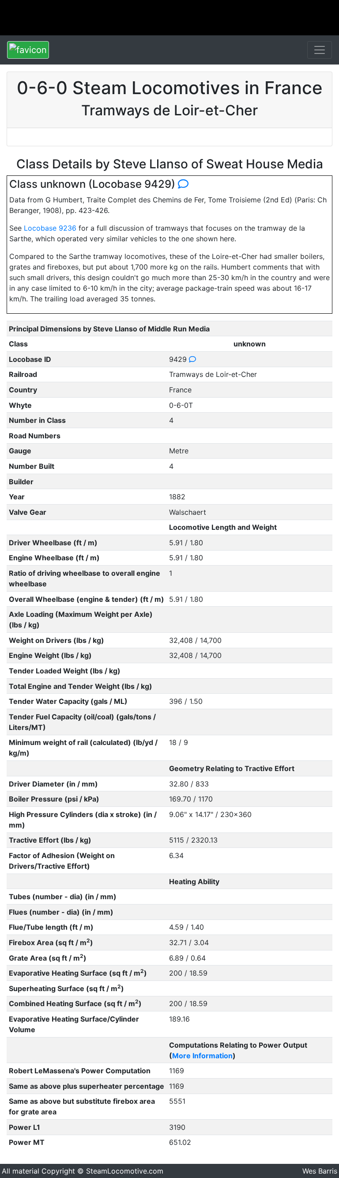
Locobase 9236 (50, 228)
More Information (202, 1055)
